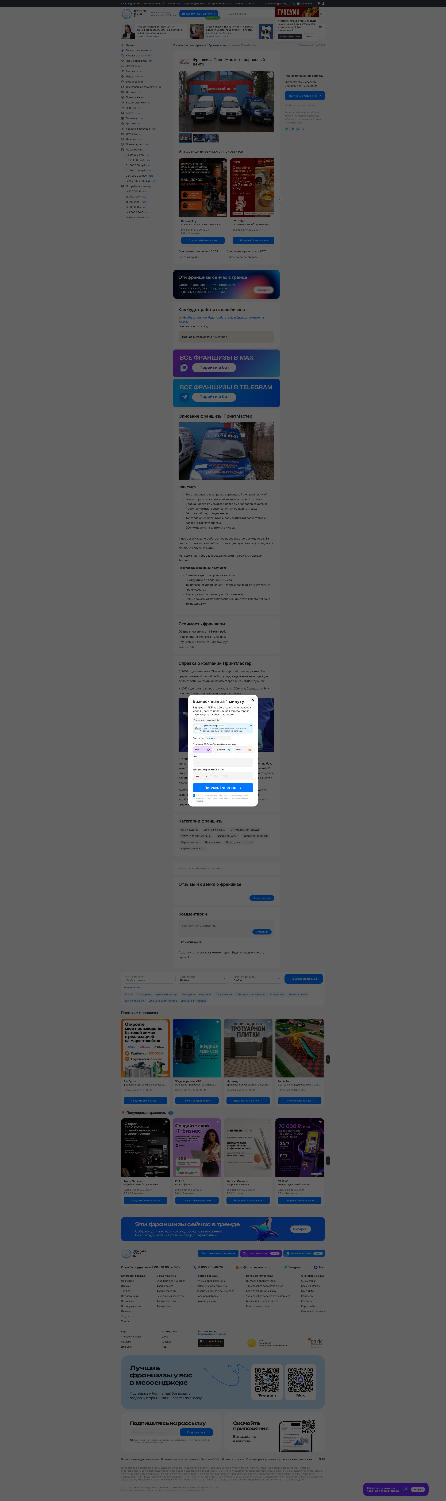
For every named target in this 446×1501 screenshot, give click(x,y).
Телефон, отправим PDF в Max (208, 769)
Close (252, 699)
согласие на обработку (211, 795)
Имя (195, 756)
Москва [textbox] (211, 738)
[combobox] (218, 738)
